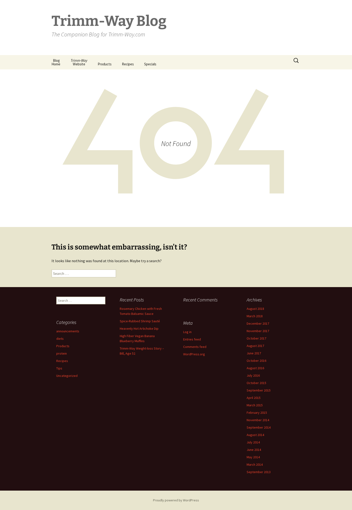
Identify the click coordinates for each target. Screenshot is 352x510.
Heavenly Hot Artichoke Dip (139, 328)
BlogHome (55, 62)
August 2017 (255, 346)
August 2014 (255, 435)
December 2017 (258, 323)
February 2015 (257, 412)
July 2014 (253, 442)
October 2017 (256, 338)
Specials (150, 64)
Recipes (128, 64)
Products (105, 64)
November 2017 (258, 331)
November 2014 (258, 420)
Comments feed (194, 347)
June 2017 (254, 353)
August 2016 (255, 368)
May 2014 (253, 457)
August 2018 (255, 308)
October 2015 (256, 383)
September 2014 (259, 427)
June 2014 (254, 450)
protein (61, 353)
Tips (59, 368)
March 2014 (255, 464)
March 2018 (255, 316)
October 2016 (256, 360)
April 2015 (254, 398)
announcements (67, 331)
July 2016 (253, 375)
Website (79, 62)
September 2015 (259, 390)
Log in (187, 332)
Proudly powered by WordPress (176, 500)
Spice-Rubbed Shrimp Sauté (140, 321)
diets (60, 338)
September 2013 (259, 472)
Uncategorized (67, 376)
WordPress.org (194, 354)
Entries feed (192, 339)
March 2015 (255, 405)
